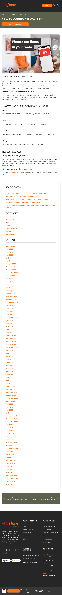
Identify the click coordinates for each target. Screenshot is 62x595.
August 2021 (10, 371)
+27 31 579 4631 (48, 565)
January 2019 (10, 440)
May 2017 (9, 472)
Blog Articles (10, 219)
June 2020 (10, 407)
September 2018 (12, 449)
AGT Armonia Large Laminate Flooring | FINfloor (23, 196)
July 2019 (9, 425)
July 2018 (9, 452)
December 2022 (12, 338)
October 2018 (11, 446)
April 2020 (9, 413)
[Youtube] (18, 550)
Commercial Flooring (30, 562)
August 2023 (10, 320)
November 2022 (12, 341)
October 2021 (11, 368)
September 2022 (12, 347)
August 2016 (10, 481)
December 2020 (12, 389)
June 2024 (10, 311)
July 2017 (9, 466)
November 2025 (12, 267)
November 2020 (12, 392)
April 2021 (9, 380)
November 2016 (11, 475)
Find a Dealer (27, 532)
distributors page (14, 173)
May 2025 (9, 285)
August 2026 (10, 246)
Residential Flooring (29, 559)
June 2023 (10, 323)
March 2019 (10, 434)
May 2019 (9, 431)
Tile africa (11, 175)
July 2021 (9, 374)
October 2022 (11, 344)
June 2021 (9, 377)
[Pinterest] (6, 553)
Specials (9, 231)
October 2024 (11, 300)
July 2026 (9, 249)
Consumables (47, 539)
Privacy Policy (38, 590)
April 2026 (9, 258)
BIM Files (26, 539)
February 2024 (11, 314)
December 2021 (11, 365)
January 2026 (11, 264)
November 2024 (12, 297)
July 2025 (9, 279)
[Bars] (58, 5)
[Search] (54, 5)
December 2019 (11, 416)
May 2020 (9, 410)
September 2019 (12, 422)
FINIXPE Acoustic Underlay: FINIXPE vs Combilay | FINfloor (27, 193)
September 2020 (12, 398)
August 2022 (10, 350)
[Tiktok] (3, 553)
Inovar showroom (32, 175)
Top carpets (20, 175)
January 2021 (10, 386)
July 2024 (9, 309)
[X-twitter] (10, 550)
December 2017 (11, 461)
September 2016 (12, 478)
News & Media (28, 529)
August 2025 (10, 276)
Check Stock (27, 536)
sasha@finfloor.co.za (49, 575)
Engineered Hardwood (50, 532)
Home (4, 14)
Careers (9, 222)
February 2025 (11, 291)
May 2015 (9, 484)
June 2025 (10, 282)
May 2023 (9, 326)
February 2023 (11, 332)
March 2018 (10, 455)
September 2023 (12, 317)
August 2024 (10, 306)
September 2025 (12, 273)
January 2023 (11, 335)
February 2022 (11, 359)
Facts (9, 14)
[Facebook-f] (3, 550)
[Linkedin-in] (14, 550)
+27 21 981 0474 (48, 556)
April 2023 (9, 329)
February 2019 (11, 437)
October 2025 (11, 270)
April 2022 (9, 353)
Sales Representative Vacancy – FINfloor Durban (23, 202)
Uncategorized (11, 234)
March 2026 (10, 261)
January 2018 (10, 458)
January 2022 (11, 362)
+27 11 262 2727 (48, 561)
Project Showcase (12, 228)
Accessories (47, 542)
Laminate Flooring (49, 526)
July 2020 (9, 404)
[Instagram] (6, 550)
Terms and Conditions (42, 592)
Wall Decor (46, 536)
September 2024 (12, 303)
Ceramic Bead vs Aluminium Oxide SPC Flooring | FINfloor (27, 199)
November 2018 (11, 443)
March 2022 (10, 356)
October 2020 (11, 395)
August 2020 (10, 401)
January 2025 (11, 294)
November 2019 (11, 419)
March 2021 (10, 383)
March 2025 (10, 288)
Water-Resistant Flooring (31, 555)
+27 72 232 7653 (48, 570)
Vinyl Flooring (47, 529)
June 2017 (9, 469)
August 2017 (10, 463)
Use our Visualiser (13, 591)
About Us (26, 526)
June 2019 (9, 428)
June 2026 (10, 252)
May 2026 (9, 255)
